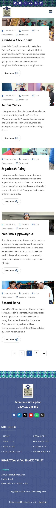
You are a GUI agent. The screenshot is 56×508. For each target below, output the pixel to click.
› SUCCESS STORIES (11, 451)
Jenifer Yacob (11, 105)
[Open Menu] (51, 12)
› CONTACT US (38, 446)
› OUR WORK (8, 446)
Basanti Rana (11, 302)
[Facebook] (15, 3)
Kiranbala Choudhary (17, 40)
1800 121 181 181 (28, 406)
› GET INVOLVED (39, 441)
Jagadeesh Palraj (13, 168)
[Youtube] (30, 3)
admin (26, 30)
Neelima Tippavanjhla (17, 234)
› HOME (5, 436)
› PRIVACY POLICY (40, 451)
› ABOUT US (7, 441)
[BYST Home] (6, 11)
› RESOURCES (38, 436)
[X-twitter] (25, 3)
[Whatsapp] (36, 3)
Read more (9, 73)
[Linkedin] (20, 3)
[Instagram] (41, 3)
